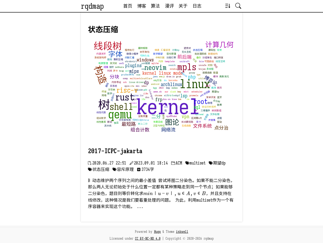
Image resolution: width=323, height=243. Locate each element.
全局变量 (143, 116)
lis (141, 95)
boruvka (173, 80)
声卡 (115, 70)
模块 (215, 76)
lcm (179, 99)
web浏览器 (205, 93)
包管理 (206, 117)
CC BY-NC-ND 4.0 (148, 238)
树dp (163, 117)
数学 (109, 93)
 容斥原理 (123, 169)
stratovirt (131, 61)
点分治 (221, 128)
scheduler (197, 91)
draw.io (170, 76)
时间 (109, 70)
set (127, 70)
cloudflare (146, 78)
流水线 (107, 125)
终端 (104, 91)
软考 (219, 50)
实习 (208, 85)
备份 (198, 57)
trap (121, 70)
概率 (213, 87)
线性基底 (101, 121)
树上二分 (143, 123)
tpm (198, 74)
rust (124, 97)
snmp (125, 78)
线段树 (108, 46)
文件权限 (214, 114)
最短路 (129, 124)
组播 (106, 67)
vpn (185, 117)
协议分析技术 (209, 106)
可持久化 (144, 55)
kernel (168, 107)
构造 (100, 75)
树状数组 (216, 110)
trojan (202, 68)
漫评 (169, 6)
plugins (133, 66)
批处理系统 (200, 53)
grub (178, 76)
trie (201, 61)
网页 (219, 87)
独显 (116, 123)
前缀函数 (207, 72)
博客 (141, 6)
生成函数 (186, 125)
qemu (120, 114)
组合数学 (101, 118)
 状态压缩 (98, 169)
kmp (179, 91)
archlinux (171, 84)
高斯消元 (224, 76)
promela (193, 95)
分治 (194, 60)
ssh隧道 (145, 63)
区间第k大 (196, 118)
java (155, 76)
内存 (160, 61)
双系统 (113, 85)
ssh (125, 82)
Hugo (157, 232)
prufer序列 (127, 74)
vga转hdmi (171, 116)
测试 (215, 66)
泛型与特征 (159, 125)
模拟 (107, 85)
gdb (145, 89)
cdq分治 (157, 80)
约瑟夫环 (101, 53)
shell (121, 107)
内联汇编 (129, 57)
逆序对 (187, 48)
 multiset (195, 163)
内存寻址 (116, 82)
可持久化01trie (140, 120)
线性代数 (101, 112)
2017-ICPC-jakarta (115, 151)
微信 (210, 102)
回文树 (113, 63)
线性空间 (220, 61)
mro (138, 85)
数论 (109, 121)
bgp (155, 87)
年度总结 (158, 121)
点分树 (216, 101)
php (192, 77)
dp (146, 83)
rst (166, 106)
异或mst (112, 97)
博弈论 (210, 80)
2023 (161, 87)
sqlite (155, 63)
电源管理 (103, 63)
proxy (192, 72)
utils (201, 78)
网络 (104, 95)
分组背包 (207, 57)
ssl (143, 68)
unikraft (184, 61)
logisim (138, 89)
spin (127, 85)
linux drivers (137, 82)
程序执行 (129, 50)
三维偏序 (205, 110)
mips (134, 71)
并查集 (211, 120)
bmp (168, 87)
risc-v (127, 90)
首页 (127, 6)
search (172, 65)
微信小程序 (132, 53)
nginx (135, 95)
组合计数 (140, 130)
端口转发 (218, 57)
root (200, 101)
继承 (157, 50)
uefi (121, 63)
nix (138, 74)
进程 (219, 118)
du (165, 80)
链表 (219, 104)
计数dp (175, 50)
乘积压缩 (118, 59)
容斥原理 (171, 53)
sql (197, 107)
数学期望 (158, 53)
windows (145, 60)
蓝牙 (219, 97)
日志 (196, 6)
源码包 (211, 50)
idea (143, 85)
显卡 (198, 121)
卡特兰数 (160, 57)
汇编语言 (165, 50)
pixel (134, 106)
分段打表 (171, 57)
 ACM (176, 163)
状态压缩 (197, 50)
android (155, 84)
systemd (199, 114)
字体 (115, 54)
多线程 (210, 68)
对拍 (210, 65)
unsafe (202, 65)
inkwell (182, 232)
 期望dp (217, 163)
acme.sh (157, 91)
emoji (162, 76)
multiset (135, 78)
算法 (155, 6)
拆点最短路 (187, 121)
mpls (186, 67)
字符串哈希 (125, 120)
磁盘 (215, 72)
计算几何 (219, 44)
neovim (155, 67)
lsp (184, 96)
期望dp (215, 91)
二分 (156, 117)
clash (173, 91)
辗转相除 (143, 48)
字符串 (111, 89)
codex (175, 87)
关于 (183, 6)
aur (166, 91)
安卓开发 (211, 97)
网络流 (168, 130)
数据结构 (213, 53)
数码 (109, 59)
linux (195, 84)
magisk (184, 74)
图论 (172, 122)
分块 (114, 77)
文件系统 (202, 126)
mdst (186, 91)
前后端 (184, 57)
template (170, 61)
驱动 (219, 121)
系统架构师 (100, 57)
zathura (119, 67)
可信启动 (209, 61)
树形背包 (144, 51)
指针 (111, 67)
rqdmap (92, 6)
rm (188, 99)
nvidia (173, 68)
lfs (143, 99)
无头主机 (186, 51)
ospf (134, 99)
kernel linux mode (162, 73)
